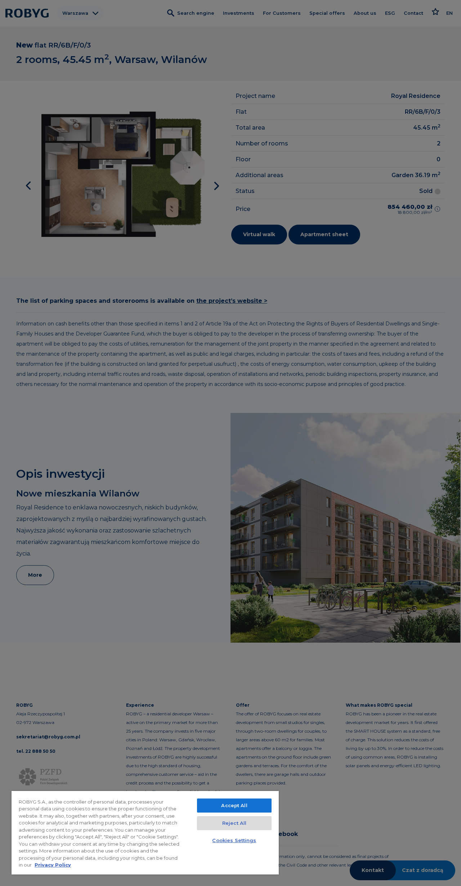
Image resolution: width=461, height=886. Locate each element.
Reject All (234, 823)
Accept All (234, 805)
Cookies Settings (234, 840)
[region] (145, 832)
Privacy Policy (53, 865)
